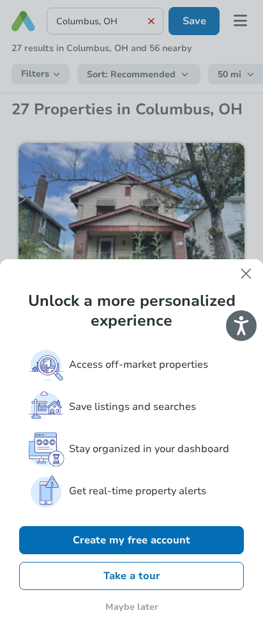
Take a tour (131, 576)
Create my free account (131, 540)
